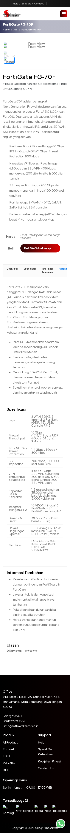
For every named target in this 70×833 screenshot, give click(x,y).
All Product (10, 742)
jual (15, 29)
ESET (6, 756)
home (6, 29)
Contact (39, 3)
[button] (63, 13)
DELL (6, 770)
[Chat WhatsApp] (60, 823)
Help (15, 3)
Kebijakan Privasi (49, 761)
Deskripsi (12, 268)
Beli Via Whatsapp (37, 248)
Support (26, 3)
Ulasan (63, 268)
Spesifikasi (30, 268)
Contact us (46, 768)
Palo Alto (9, 763)
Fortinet (8, 749)
